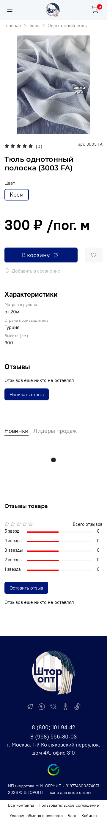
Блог (72, 815)
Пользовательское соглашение (69, 805)
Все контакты (21, 805)
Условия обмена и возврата (36, 815)
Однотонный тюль (67, 25)
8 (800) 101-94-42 (53, 727)
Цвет (9, 183)
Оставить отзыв (26, 588)
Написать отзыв (27, 394)
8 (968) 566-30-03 (53, 736)
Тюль (34, 25)
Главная (12, 25)
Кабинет (89, 815)
